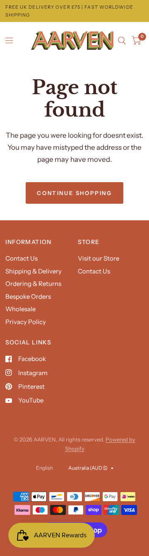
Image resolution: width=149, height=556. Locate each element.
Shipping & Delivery (33, 271)
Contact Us (21, 258)
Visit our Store (98, 258)
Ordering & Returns (33, 284)
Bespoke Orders (28, 296)
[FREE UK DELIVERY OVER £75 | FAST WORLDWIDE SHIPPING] (74, 11)
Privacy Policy (25, 322)
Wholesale (20, 309)
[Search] (122, 40)
